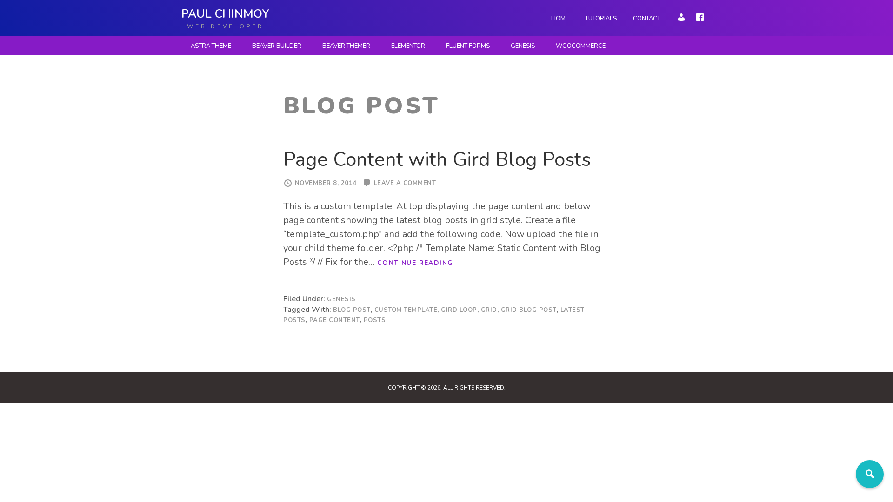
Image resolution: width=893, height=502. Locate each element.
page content (334, 320)
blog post (352, 310)
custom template (406, 310)
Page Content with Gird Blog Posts (437, 159)
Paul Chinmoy (225, 14)
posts (375, 320)
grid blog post (529, 310)
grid (489, 310)
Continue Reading (415, 262)
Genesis (341, 299)
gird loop (459, 310)
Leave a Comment (405, 183)
